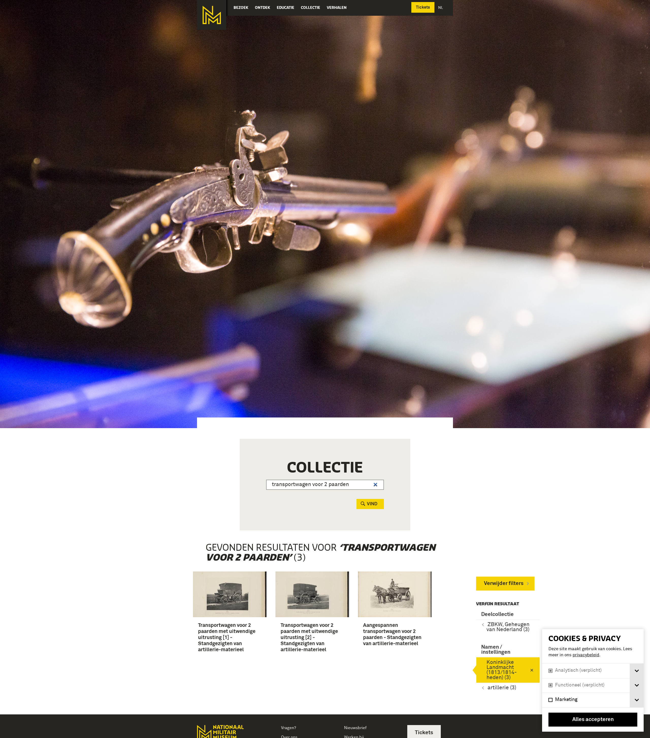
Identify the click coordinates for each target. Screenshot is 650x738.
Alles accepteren (593, 719)
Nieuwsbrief (355, 728)
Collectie (310, 7)
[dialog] (593, 680)
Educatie (285, 7)
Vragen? (288, 728)
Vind (372, 504)
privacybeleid (586, 655)
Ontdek (262, 7)
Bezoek (241, 7)
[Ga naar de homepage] (211, 15)
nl (441, 7)
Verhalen (337, 7)
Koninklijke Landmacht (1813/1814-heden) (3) (501, 670)
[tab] (637, 671)
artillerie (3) (502, 688)
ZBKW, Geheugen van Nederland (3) (507, 627)
